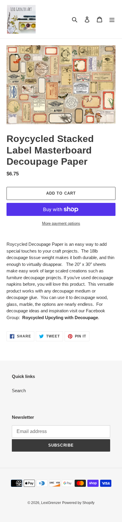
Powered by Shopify (78, 503)
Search (19, 390)
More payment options (61, 223)
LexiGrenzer (51, 503)
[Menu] (112, 19)
